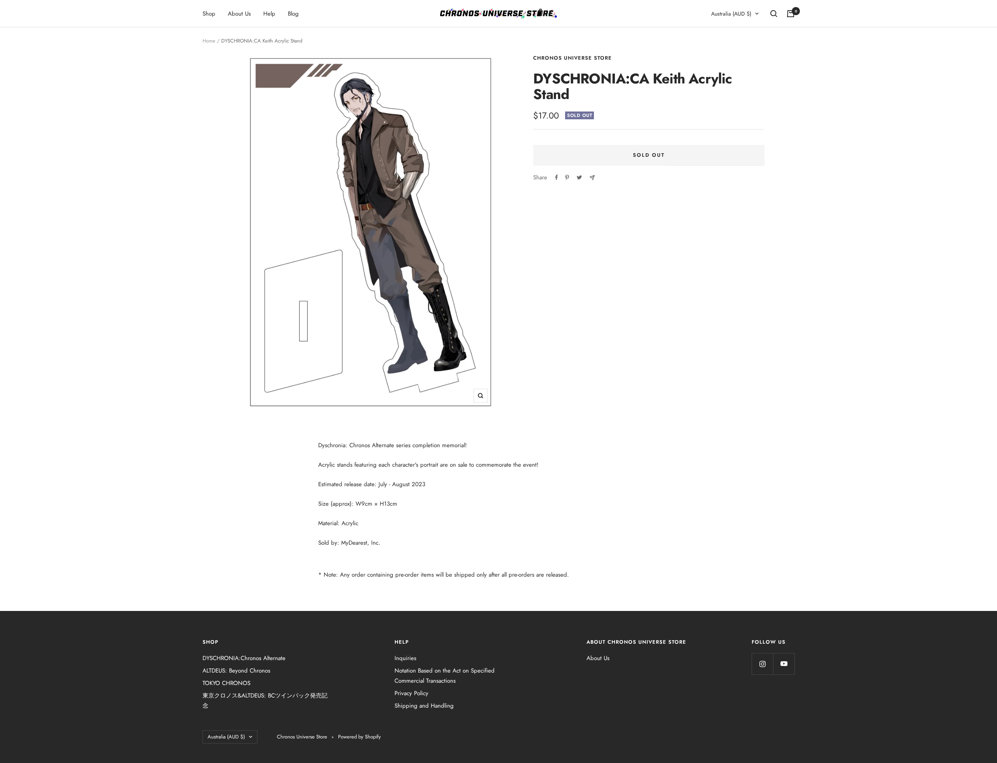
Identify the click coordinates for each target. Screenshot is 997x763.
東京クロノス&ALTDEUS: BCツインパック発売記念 (265, 700)
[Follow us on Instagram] (762, 663)
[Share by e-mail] (592, 177)
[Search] (773, 13)
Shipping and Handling (424, 705)
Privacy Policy (411, 693)
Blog (293, 13)
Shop (209, 13)
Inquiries (405, 658)
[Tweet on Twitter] (579, 177)
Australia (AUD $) (731, 14)
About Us (239, 13)
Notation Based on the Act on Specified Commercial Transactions (445, 675)
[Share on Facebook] (556, 177)
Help (269, 13)
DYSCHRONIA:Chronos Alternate (244, 658)
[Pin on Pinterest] (567, 177)
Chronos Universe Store (572, 58)
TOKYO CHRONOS (226, 683)
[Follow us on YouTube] (783, 663)
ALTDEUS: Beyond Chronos (236, 670)
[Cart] (790, 13)
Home (209, 40)
